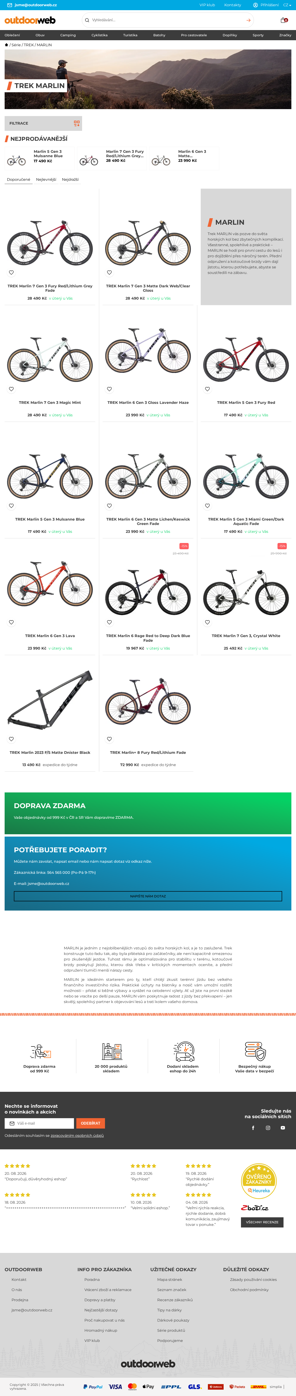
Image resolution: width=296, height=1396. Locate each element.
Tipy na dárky (169, 1310)
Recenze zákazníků (175, 1300)
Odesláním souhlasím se (54, 1135)
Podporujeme (170, 1340)
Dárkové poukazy (173, 1320)
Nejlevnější (46, 179)
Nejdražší (70, 179)
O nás (17, 1290)
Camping (68, 35)
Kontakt (19, 1279)
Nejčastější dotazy (101, 1310)
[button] (11, 272)
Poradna (92, 1279)
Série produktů (171, 1330)
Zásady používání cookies (253, 1279)
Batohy (159, 35)
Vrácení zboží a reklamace (108, 1290)
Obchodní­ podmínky (249, 1290)
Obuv (40, 35)
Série (16, 45)
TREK (29, 45)
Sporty (258, 35)
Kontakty (232, 5)
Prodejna (20, 1300)
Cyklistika (100, 35)
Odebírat (90, 1123)
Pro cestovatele (194, 35)
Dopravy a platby (99, 1300)
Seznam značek (171, 1290)
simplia (276, 1387)
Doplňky (230, 35)
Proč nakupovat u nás (104, 1320)
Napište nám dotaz (148, 896)
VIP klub (207, 5)
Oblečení (12, 35)
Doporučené (18, 179)
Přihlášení (270, 5)
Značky (285, 35)
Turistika (130, 35)
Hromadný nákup (100, 1330)
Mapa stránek (169, 1279)
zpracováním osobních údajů (77, 1135)
